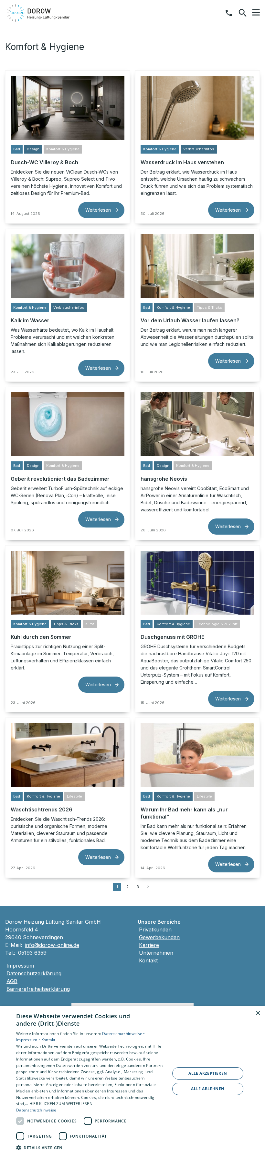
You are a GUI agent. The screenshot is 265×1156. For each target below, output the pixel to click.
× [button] (257, 1013)
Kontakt (148, 960)
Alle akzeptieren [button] (207, 1073)
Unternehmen (156, 953)
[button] (255, 12)
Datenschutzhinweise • (123, 1033)
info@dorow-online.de (52, 945)
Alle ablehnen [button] (207, 1088)
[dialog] (132, 1081)
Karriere (149, 945)
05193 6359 (32, 953)
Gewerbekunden (159, 937)
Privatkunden (155, 929)
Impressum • (28, 1039)
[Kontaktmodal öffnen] (228, 13)
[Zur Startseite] (38, 13)
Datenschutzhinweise (36, 1110)
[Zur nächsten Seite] (148, 887)
